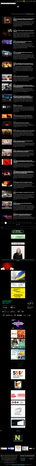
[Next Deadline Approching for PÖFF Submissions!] (7, 116)
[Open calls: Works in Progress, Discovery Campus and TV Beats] (7, 32)
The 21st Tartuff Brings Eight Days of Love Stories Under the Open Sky (23, 53)
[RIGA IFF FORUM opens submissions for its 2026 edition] (7, 131)
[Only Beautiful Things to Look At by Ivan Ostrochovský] (7, 193)
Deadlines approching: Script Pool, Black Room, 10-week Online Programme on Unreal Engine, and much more (23, 64)
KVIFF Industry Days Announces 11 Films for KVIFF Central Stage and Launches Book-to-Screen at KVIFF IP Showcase (24, 161)
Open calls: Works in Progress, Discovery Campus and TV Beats (23, 31)
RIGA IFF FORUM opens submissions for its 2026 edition (24, 130)
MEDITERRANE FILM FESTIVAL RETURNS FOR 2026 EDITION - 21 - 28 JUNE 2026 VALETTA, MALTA (22, 215)
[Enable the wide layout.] (28, 1)
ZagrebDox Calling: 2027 (18, 105)
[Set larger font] (34, 1)
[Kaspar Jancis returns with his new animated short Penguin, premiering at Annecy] (7, 141)
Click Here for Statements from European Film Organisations (18, 281)
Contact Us (13, 464)
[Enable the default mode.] (17, 1)
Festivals (14, 17)
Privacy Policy (7, 464)
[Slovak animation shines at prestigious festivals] (7, 183)
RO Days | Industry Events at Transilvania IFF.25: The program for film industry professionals (23, 151)
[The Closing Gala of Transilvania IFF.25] (7, 124)
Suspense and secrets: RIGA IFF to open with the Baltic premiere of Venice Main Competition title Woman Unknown (23, 19)
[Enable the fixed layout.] (27, 1)
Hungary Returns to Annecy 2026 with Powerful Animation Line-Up (22, 204)
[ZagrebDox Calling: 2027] (7, 107)
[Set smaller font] (31, 1)
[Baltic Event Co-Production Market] (7, 64)
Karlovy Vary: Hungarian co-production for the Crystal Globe (23, 193)
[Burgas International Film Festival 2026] (7, 77)
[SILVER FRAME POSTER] (7, 97)
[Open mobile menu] (18, 6)
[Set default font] (33, 1)
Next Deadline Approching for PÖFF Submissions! (22, 115)
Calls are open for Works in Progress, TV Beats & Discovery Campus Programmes (22, 42)
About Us (16, 464)
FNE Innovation (23, 460)
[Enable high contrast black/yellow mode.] (22, 1)
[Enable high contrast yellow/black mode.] (24, 1)
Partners (10, 464)
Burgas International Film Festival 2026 (20, 76)
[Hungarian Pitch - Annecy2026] (7, 204)
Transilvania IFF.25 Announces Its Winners (21, 122)
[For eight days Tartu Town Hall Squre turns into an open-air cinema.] (7, 53)
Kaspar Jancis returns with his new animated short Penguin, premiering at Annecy (23, 141)
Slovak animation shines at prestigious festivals (22, 182)
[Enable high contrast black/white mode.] (20, 1)
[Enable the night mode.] (19, 1)
